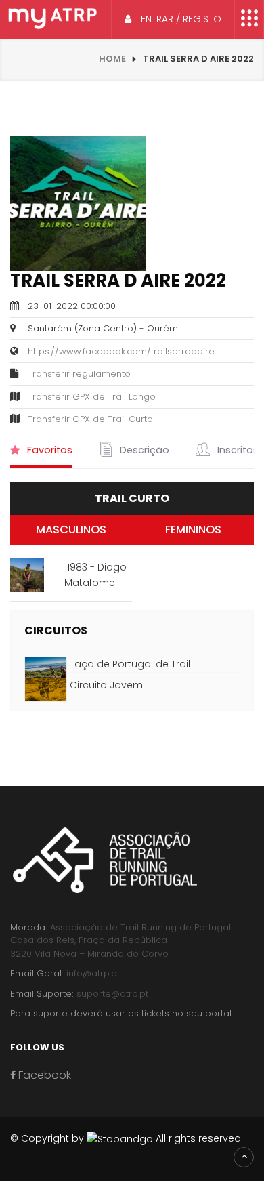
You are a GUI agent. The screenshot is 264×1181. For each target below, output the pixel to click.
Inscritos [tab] (237, 450)
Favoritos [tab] (48, 450)
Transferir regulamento (79, 373)
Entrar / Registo (179, 19)
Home (112, 58)
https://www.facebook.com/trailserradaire (121, 351)
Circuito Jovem (106, 685)
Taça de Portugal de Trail (130, 664)
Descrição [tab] (143, 450)
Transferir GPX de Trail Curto (90, 419)
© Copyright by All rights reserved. (126, 1138)
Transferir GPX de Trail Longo (92, 396)
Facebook (43, 1075)
